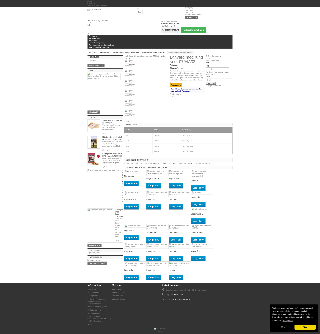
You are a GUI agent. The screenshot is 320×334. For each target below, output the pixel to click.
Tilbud (92, 70)
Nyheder (93, 117)
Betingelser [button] (287, 321)
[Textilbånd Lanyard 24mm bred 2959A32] (180, 194)
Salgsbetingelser (94, 292)
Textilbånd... (174, 199)
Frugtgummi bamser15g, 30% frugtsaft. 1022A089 (112, 155)
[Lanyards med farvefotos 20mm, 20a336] (157, 194)
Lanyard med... (198, 233)
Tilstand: (173, 68)
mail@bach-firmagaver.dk (181, 299)
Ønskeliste (94, 57)
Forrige (127, 58)
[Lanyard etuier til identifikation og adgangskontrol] (202, 174)
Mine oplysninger (118, 299)
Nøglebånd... (174, 178)
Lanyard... (195, 181)
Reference (174, 65)
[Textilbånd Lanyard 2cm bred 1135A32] (180, 246)
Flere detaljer (176, 85)
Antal (208, 63)
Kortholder (195, 197)
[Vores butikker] (105, 260)
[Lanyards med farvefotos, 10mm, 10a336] (135, 246)
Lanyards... (151, 199)
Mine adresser (117, 296)
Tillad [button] (305, 327)
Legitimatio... (197, 214)
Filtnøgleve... (130, 176)
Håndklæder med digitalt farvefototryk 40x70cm (112, 138)
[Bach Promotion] (111, 14)
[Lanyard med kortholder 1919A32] (202, 227)
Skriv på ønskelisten (213, 86)
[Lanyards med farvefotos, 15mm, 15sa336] (135, 264)
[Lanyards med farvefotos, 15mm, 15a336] (157, 246)
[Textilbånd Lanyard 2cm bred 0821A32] (180, 227)
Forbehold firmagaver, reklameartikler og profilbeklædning (96, 301)
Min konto (117, 285)
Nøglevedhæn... (153, 178)
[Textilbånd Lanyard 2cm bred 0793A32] (157, 227)
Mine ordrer (116, 289)
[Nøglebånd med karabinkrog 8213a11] (180, 173)
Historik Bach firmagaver (97, 307)
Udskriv (172, 96)
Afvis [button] (283, 327)
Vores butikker (96, 257)
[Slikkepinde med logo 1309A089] (100, 209)
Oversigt (91, 324)
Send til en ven (175, 94)
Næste (127, 122)
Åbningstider (93, 296)
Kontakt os (91, 3)
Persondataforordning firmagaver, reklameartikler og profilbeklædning (99, 319)
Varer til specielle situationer (99, 47)
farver (208, 76)
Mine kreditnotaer (118, 292)
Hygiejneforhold (94, 313)
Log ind (89, 1)
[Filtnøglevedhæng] (135, 172)
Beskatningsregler (95, 310)
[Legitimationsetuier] (202, 209)
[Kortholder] (202, 193)
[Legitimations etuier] (135, 226)
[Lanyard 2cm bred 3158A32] (135, 194)
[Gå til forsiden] (89, 52)
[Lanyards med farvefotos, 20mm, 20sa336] (180, 264)
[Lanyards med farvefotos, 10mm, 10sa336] (157, 264)
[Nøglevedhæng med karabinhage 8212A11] (157, 173)
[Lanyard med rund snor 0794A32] (147, 65)
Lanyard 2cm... (131, 199)
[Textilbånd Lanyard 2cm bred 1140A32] (202, 246)
